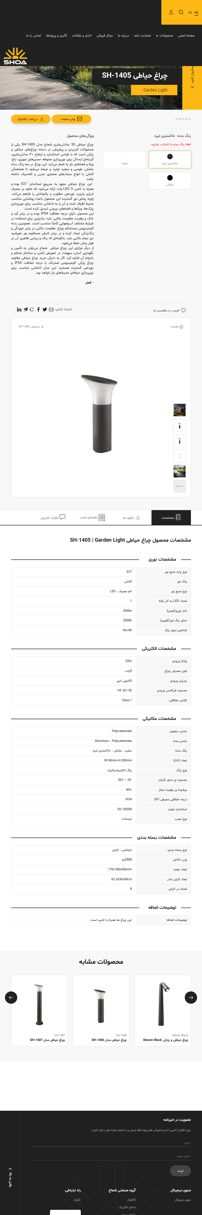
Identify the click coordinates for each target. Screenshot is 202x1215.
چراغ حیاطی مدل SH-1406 (170, 1040)
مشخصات (168, 518)
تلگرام (77, 1200)
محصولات (166, 35)
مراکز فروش (105, 35)
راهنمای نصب (89, 517)
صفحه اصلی (186, 35)
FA (196, 13)
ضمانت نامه (142, 35)
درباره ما (123, 35)
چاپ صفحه (68, 119)
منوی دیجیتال (183, 1200)
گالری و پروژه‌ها (56, 35)
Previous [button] (11, 997)
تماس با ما (33, 35)
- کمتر (89, 283)
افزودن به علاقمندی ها (166, 311)
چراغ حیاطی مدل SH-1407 (109, 1040)
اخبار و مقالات (82, 35)
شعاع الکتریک (127, 1207)
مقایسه (174, 327)
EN (190, 13)
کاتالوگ (131, 1200)
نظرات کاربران (50, 518)
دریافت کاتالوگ (27, 119)
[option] (162, 1016)
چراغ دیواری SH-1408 (50, 1040)
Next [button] (191, 997)
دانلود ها (129, 518)
